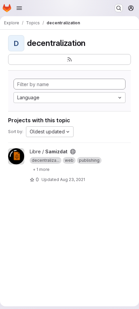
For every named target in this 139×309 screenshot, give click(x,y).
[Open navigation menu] (19, 8)
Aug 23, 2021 (72, 179)
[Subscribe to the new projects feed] (69, 59)
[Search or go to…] (119, 8)
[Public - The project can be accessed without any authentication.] (73, 151)
